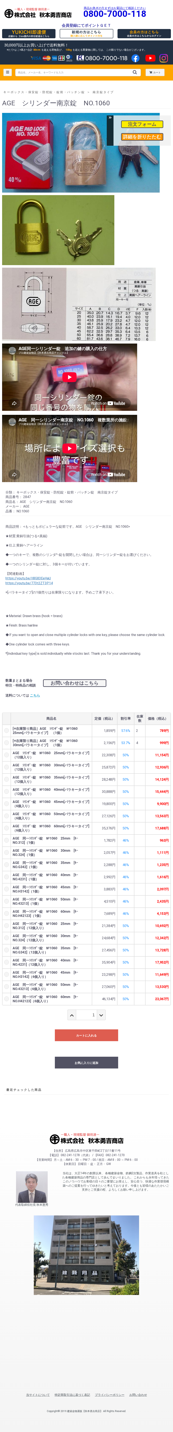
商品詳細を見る (142, 137)
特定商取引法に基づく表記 (72, 1394)
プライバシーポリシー (109, 1394)
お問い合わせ (138, 1394)
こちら (35, 695)
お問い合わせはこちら (75, 683)
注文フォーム (142, 124)
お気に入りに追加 (86, 1062)
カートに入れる (86, 1035)
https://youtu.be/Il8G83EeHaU (28, 578)
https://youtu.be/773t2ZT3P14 (29, 583)
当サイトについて (38, 1394)
